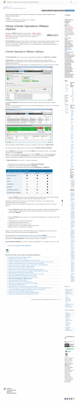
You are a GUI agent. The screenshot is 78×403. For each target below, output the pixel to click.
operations (51, 10)
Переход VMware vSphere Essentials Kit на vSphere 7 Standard (73, 233)
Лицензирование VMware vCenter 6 (17, 284)
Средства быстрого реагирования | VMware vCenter (21, 268)
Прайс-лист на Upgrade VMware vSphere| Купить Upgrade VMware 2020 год (73, 266)
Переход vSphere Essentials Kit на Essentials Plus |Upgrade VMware (73, 244)
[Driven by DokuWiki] (74, 398)
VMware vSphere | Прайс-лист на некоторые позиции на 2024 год (69, 292)
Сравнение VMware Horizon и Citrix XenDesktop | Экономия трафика (68, 322)
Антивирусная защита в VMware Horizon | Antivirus (21, 291)
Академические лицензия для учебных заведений (72, 161)
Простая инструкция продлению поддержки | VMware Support (73, 183)
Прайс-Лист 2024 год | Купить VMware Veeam (69, 305)
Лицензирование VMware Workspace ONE (72, 149)
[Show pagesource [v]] (62, 201)
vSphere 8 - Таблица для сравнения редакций (68, 315)
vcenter (44, 10)
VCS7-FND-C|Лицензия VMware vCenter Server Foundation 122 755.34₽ (26, 274)
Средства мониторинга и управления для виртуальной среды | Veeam (26, 269)
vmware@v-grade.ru (68, 50)
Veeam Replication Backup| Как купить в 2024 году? (68, 299)
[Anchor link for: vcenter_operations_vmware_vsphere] (45, 51)
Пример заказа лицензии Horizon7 (67, 109)
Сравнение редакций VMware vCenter (17, 280)
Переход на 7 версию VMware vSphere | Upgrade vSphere (73, 277)
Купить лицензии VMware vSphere (66, 88)
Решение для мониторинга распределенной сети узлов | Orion (24, 260)
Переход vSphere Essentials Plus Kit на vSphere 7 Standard (73, 215)
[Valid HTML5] (69, 398)
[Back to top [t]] (62, 205)
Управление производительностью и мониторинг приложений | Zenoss (26, 263)
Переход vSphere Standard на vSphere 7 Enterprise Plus (73, 196)
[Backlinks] (62, 203)
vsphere (62, 10)
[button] (72, 2)
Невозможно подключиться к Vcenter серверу (19, 257)
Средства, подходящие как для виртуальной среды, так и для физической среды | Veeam (30, 261)
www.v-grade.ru (68, 362)
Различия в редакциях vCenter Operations (19, 245)
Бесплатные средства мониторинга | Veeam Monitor (21, 266)
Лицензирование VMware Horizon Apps (72, 138)
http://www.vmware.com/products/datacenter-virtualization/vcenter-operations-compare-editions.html (31, 237)
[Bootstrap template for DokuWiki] (65, 398)
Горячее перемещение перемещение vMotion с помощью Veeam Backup (26, 289)
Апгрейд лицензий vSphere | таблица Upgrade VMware (73, 206)
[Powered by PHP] (67, 398)
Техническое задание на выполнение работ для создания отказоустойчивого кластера (30, 288)
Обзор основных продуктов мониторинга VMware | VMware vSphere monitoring (28, 271)
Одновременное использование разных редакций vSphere (23, 286)
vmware (56, 10)
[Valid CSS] (71, 398)
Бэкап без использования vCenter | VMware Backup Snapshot (23, 292)
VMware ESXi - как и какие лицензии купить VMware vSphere (72, 117)
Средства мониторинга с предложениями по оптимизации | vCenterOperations (28, 265)
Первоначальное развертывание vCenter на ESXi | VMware (23, 283)
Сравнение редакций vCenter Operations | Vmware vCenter (23, 277)
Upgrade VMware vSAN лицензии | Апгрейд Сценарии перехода (73, 254)
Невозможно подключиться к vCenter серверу (19, 281)
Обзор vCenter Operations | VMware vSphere (16, 8)
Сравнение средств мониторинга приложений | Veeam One (23, 294)
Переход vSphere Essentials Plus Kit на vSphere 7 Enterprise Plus (73, 224)
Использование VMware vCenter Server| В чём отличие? (22, 275)
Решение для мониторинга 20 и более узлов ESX (20, 272)
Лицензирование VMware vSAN (72, 129)
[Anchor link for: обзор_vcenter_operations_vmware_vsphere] (17, 28)
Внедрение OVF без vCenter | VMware (17, 258)
